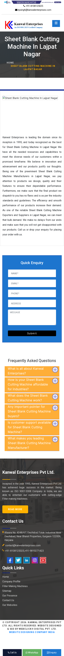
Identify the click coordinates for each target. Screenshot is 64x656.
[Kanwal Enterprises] (32, 20)
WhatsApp (32, 652)
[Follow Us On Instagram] (35, 560)
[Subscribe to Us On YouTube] (43, 560)
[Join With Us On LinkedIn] (26, 560)
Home (10, 62)
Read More (15, 509)
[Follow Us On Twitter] (18, 560)
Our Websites (9, 605)
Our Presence (9, 595)
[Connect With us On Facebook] (10, 560)
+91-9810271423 (34, 550)
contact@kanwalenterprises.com (23, 545)
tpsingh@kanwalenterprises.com (34, 9)
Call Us (13, 652)
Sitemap (6, 590)
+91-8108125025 (34, 6)
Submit (32, 333)
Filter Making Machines (15, 586)
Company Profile (11, 581)
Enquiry (53, 652)
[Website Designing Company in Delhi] (32, 1)
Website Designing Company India (32, 632)
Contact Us (8, 600)
